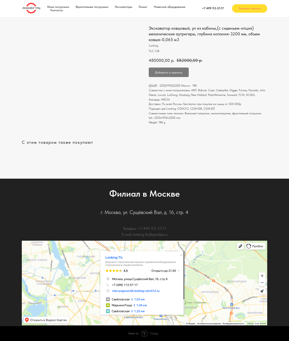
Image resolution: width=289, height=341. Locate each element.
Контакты (56, 10)
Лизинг (143, 6)
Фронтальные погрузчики (92, 6)
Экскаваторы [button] (123, 6)
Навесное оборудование (169, 6)
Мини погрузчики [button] (58, 6)
